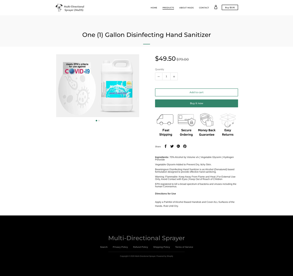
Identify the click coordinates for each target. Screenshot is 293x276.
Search (104, 247)
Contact (204, 7)
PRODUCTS (168, 7)
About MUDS (186, 7)
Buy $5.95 (231, 8)
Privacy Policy (120, 247)
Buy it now (196, 103)
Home (154, 7)
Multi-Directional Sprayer (146, 238)
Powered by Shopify (164, 256)
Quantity (159, 69)
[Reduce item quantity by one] (158, 76)
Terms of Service (184, 247)
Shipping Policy (161, 247)
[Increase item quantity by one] (174, 76)
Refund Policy (140, 247)
